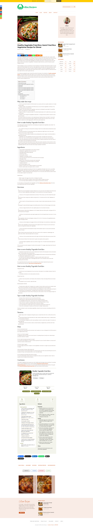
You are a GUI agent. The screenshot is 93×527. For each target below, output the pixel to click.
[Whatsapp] (33, 55)
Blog (41, 12)
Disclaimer (51, 521)
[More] (40, 55)
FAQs (19, 92)
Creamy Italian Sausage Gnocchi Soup (47, 503)
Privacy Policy (44, 521)
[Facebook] (19, 55)
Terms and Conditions (34, 521)
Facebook (34, 470)
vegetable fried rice (42, 465)
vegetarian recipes (51, 465)
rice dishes (34, 465)
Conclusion (21, 93)
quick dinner (28, 465)
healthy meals (21, 465)
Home (37, 12)
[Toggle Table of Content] (33, 81)
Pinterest (42, 470)
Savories (19, 43)
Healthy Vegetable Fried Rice (24, 94)
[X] (23, 55)
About (50, 12)
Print (49, 470)
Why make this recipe (22, 83)
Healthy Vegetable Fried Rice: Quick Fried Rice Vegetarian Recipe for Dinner (36, 46)
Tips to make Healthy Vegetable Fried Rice (26, 90)
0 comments (27, 49)
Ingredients (21, 85)
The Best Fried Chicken (47, 507)
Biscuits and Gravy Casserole (68, 53)
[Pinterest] (30, 55)
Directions (21, 86)
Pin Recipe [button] (41, 378)
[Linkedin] (26, 55)
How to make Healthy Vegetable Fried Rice (26, 84)
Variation (20, 91)
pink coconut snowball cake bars (35, 263)
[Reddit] (37, 55)
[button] (34, 407)
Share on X (26, 470)
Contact (55, 12)
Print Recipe (35, 378)
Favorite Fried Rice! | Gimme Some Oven (26, 366)
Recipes (45, 12)
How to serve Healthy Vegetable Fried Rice (26, 87)
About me (22, 512)
